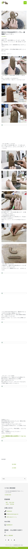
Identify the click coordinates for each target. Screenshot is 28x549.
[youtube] (14, 540)
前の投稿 (14, 464)
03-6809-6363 (8, 494)
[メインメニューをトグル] (25, 2)
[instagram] (5, 540)
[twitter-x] (11, 540)
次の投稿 (14, 467)
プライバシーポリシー (9, 545)
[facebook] (8, 540)
